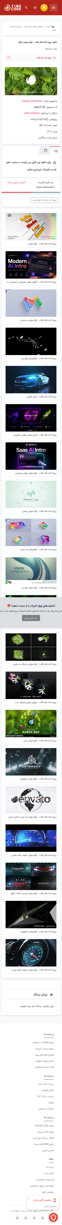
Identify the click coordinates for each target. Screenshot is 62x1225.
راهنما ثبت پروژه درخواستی (42, 1186)
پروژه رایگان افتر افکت (44, 1125)
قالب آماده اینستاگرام (44, 1067)
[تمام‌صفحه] (53, 92)
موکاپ (51, 1103)
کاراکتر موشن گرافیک (45, 1061)
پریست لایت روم (46, 1084)
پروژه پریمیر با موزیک (44, 1048)
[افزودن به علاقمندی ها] (8, 57)
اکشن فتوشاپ (47, 1090)
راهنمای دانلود (48, 1192)
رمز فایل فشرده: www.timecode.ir (45, 185)
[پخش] (8, 92)
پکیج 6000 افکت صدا (44, 1144)
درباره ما (50, 1167)
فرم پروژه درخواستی (45, 1179)
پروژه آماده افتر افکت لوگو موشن (44, 200)
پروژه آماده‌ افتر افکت (43, 57)
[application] (31, 81)
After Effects (32, 113)
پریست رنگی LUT (46, 1096)
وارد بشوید (25, 1006)
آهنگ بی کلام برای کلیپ (43, 1138)
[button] (31, 81)
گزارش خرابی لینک (16, 182)
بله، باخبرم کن (31, 618)
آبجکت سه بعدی (46, 1109)
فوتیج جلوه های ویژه (44, 1055)
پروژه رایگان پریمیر (46, 1132)
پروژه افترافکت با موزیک (43, 1042)
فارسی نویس (48, 1150)
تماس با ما (49, 1173)
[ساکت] (48, 92)
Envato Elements (32, 101)
